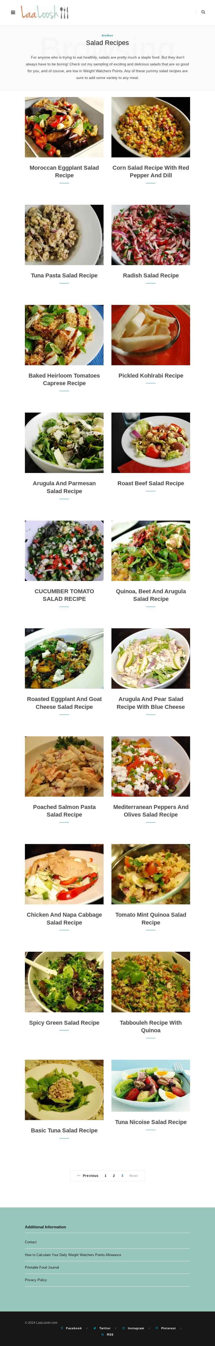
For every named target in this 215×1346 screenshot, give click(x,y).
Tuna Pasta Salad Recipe (64, 275)
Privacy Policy (36, 1280)
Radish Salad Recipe (151, 275)
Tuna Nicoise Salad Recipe (151, 1122)
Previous (91, 1176)
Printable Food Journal (42, 1267)
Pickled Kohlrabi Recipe (151, 375)
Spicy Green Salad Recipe (64, 1022)
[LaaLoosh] (45, 12)
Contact (31, 1242)
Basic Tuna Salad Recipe (64, 1130)
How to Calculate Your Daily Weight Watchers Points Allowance (73, 1255)
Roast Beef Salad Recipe (150, 483)
